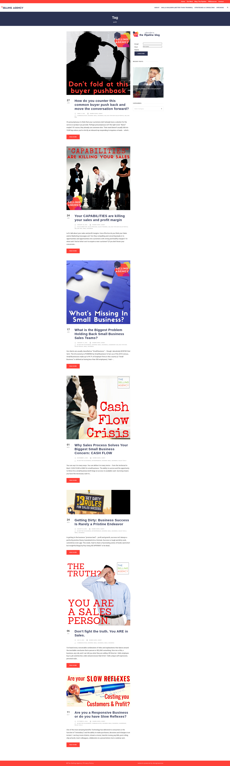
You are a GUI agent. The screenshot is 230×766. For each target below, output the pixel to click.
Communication (82, 115)
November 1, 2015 (82, 457)
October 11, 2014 (82, 721)
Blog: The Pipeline (200, 1)
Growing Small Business (96, 115)
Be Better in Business (84, 344)
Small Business (88, 228)
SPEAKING (220, 7)
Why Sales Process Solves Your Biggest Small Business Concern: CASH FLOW (101, 449)
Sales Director (82, 226)
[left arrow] (161, 61)
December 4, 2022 (142, 92)
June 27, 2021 (81, 113)
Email (136, 44)
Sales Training (103, 226)
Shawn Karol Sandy (96, 113)
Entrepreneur (96, 460)
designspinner (158, 763)
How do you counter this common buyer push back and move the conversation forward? (102, 105)
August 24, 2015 (82, 528)
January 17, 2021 (82, 342)
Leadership (112, 344)
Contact (221, 1)
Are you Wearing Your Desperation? (148, 89)
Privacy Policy (88, 763)
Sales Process (92, 226)
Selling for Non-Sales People (114, 115)
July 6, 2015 (80, 640)
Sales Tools (122, 460)
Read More (73, 137)
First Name (136, 48)
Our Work (190, 1)
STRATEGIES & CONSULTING (205, 7)
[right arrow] (163, 61)
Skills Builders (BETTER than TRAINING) (177, 7)
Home (183, 1)
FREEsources (212, 1)
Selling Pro (78, 228)
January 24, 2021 (82, 224)
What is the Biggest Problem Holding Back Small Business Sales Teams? (99, 334)
